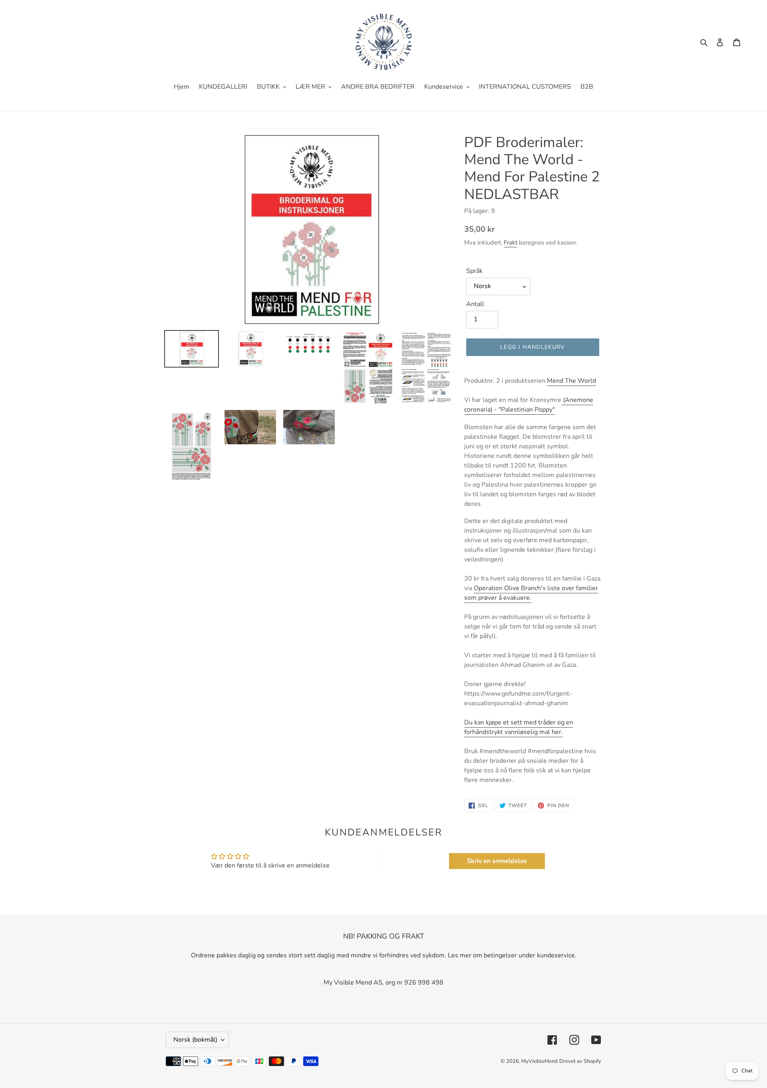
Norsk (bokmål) (195, 1039)
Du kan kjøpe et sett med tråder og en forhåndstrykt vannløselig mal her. (518, 727)
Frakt (510, 243)
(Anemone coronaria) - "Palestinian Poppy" (528, 405)
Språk (474, 271)
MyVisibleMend (539, 1061)
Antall (475, 304)
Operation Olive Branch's (510, 588)
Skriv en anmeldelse (497, 861)
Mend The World (571, 380)
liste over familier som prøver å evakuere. (531, 593)
